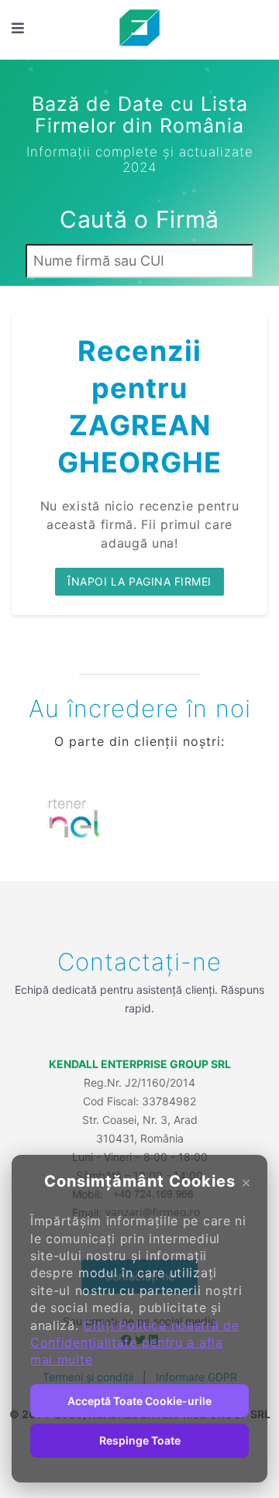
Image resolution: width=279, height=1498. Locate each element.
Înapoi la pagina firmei (139, 581)
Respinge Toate (140, 1440)
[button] (34, 822)
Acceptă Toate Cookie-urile (139, 1400)
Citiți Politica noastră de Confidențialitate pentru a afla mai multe (134, 1343)
